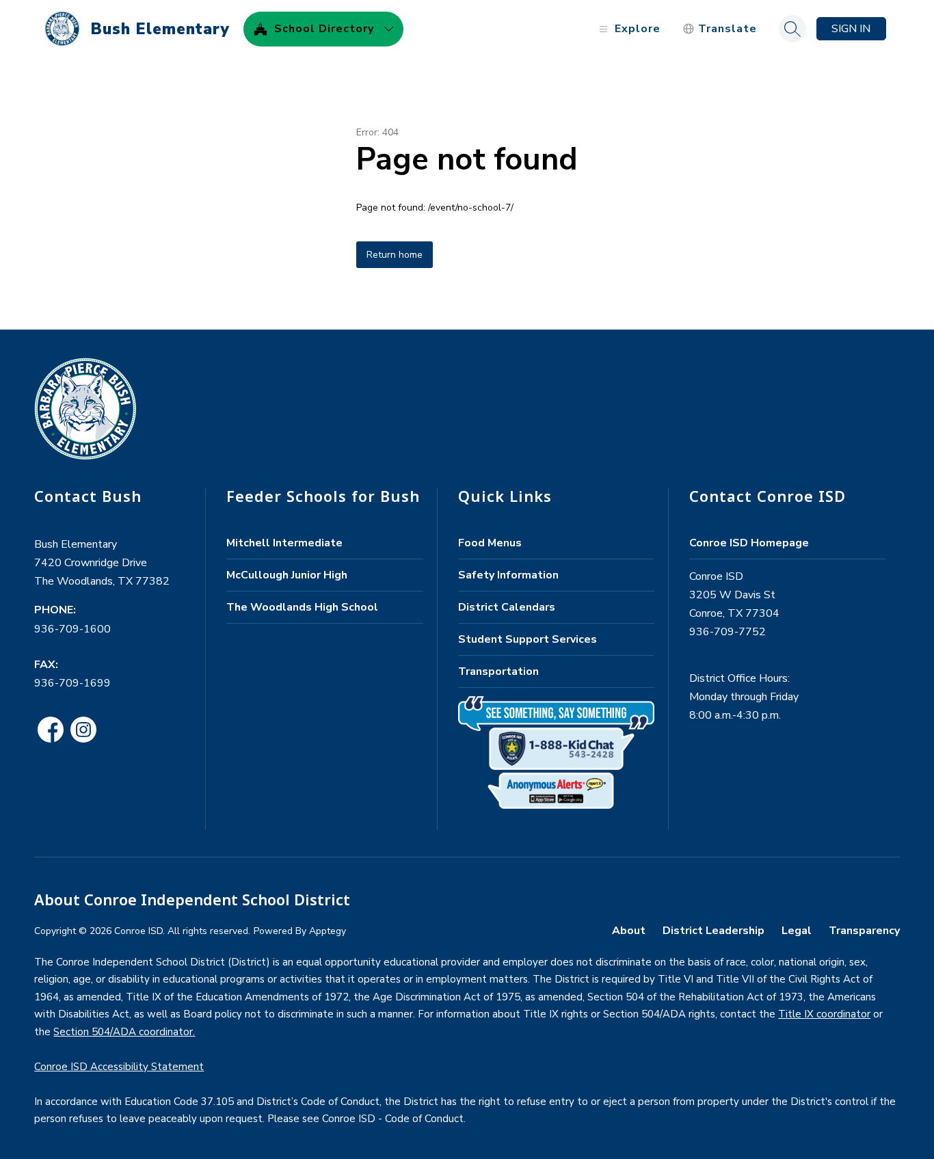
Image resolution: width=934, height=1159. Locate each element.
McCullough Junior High (286, 575)
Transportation (498, 671)
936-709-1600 (72, 629)
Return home (394, 254)
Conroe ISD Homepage (749, 542)
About (628, 930)
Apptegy (327, 930)
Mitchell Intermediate (284, 542)
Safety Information (508, 575)
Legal (797, 930)
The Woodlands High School (302, 607)
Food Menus (490, 542)
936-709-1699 (72, 683)
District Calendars (506, 607)
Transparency (864, 930)
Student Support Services (527, 639)
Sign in (850, 28)
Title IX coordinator (824, 1014)
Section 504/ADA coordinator (123, 1032)
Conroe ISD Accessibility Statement (119, 1067)
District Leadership (713, 930)
